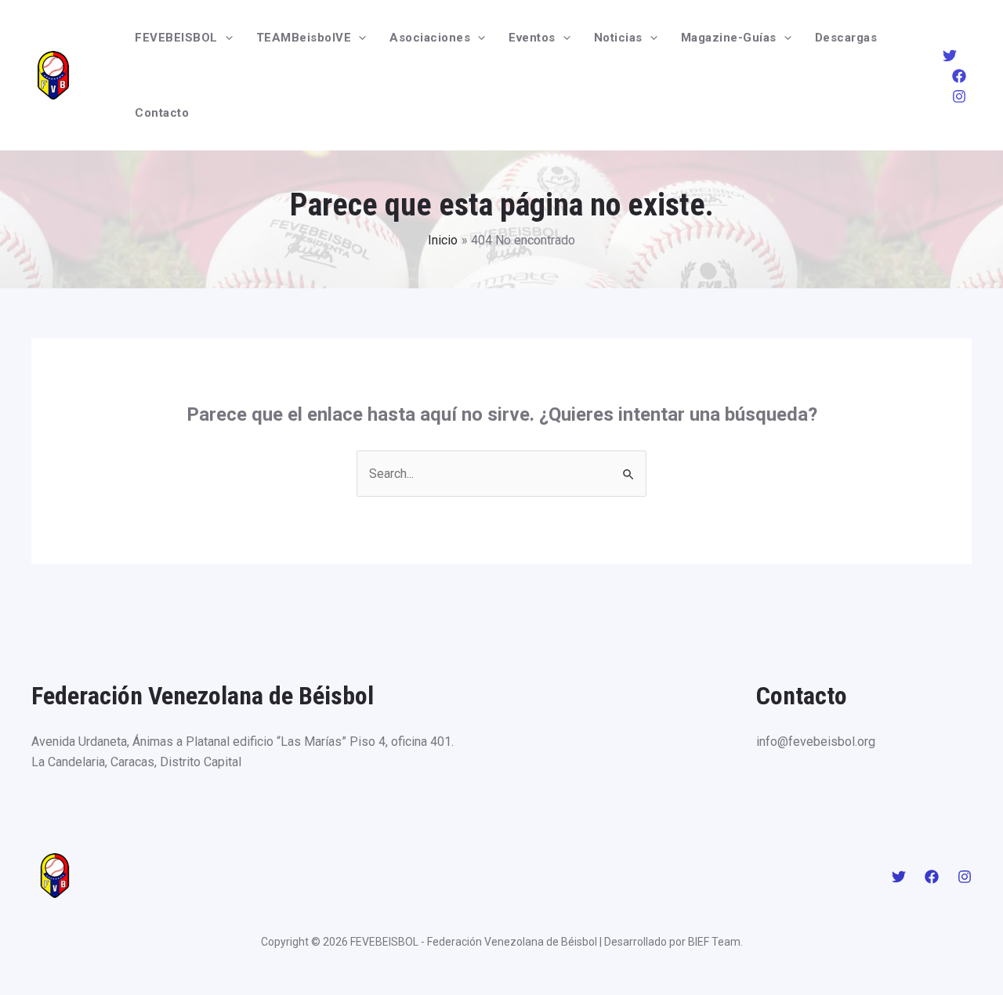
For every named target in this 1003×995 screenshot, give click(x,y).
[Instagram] (959, 96)
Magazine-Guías (729, 38)
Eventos (532, 38)
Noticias (618, 38)
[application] (225, 37)
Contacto (162, 113)
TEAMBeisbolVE (304, 38)
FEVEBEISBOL (176, 38)
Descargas (846, 38)
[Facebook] (959, 76)
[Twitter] (950, 56)
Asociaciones (429, 38)
